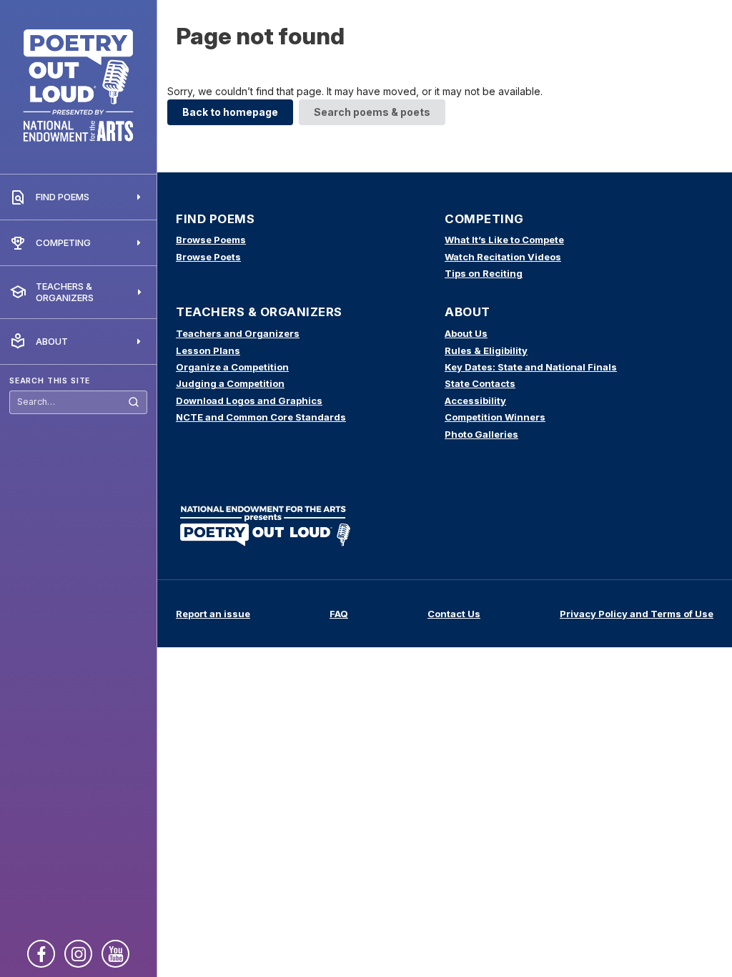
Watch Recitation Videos (503, 256)
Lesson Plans (208, 350)
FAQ (339, 613)
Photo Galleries (481, 434)
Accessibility (475, 400)
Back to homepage (230, 112)
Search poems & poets (372, 112)
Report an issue (213, 613)
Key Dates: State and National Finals (531, 367)
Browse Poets (208, 256)
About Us (466, 333)
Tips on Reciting (484, 273)
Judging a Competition (230, 383)
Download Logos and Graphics (249, 400)
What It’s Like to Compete (504, 239)
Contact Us (453, 613)
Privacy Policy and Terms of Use (636, 613)
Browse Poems (211, 239)
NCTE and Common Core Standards (261, 417)
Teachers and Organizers (238, 333)
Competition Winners (495, 417)
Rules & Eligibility (486, 350)
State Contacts (480, 383)
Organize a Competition (232, 367)
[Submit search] (133, 402)
